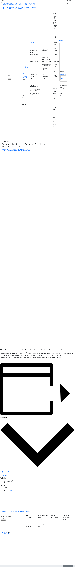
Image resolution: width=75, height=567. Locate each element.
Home (2, 535)
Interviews (28, 526)
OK (64, 566)
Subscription (3, 537)
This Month (53, 521)
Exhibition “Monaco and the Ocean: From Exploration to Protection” (16, 149)
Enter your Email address (6, 516)
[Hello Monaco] (12, 66)
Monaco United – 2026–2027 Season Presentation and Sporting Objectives (18, 6)
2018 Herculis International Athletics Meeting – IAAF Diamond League (16, 150)
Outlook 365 (4, 474)
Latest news (28, 517)
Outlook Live (4, 475)
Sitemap (2, 542)
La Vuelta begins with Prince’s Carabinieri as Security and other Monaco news (19, 3)
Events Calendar (54, 517)
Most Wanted (54, 524)
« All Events (2, 139)
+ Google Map (12, 490)
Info (39, 526)
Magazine (61, 40)
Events (53, 10)
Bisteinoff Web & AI (5, 533)
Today (52, 519)
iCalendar (4, 472)
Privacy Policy (69, 566)
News (22, 34)
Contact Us (65, 524)
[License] (9, 533)
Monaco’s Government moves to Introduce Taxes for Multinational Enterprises (19, 7)
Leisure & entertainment (43, 519)
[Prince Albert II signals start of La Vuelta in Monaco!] (25, 49)
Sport (27, 524)
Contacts (2, 539)
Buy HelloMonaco (66, 517)
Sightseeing (40, 517)
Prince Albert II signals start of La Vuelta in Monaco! (13, 8)
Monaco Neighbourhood (43, 524)
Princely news (29, 519)
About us (65, 519)
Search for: (10, 75)
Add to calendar (3, 417)
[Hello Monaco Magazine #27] (63, 56)
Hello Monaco (4, 532)
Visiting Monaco (33, 42)
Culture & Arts (29, 521)
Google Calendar (5, 471)
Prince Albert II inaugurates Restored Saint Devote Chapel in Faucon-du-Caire (19, 4)
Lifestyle (40, 521)
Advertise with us (66, 521)
